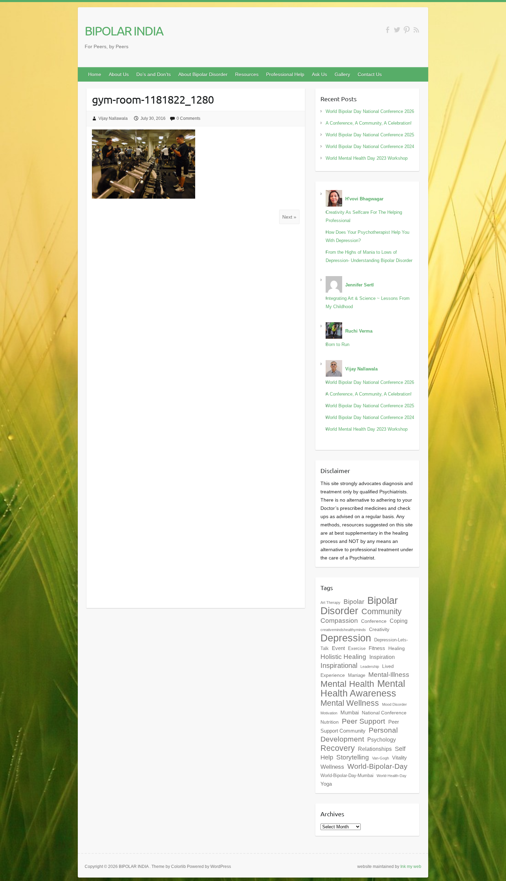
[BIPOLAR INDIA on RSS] (416, 29)
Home (94, 74)
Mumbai (349, 712)
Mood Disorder (394, 704)
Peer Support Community (359, 726)
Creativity (379, 629)
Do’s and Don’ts (153, 74)
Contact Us (370, 74)
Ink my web (410, 866)
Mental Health (347, 684)
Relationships (375, 749)
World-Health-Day (392, 776)
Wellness (332, 766)
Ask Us (319, 74)
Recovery (337, 748)
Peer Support (363, 721)
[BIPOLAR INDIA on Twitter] (397, 29)
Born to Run (337, 344)
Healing (396, 648)
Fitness (377, 648)
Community (381, 611)
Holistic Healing (343, 656)
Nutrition (329, 722)
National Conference (384, 712)
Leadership (369, 666)
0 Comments (188, 118)
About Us (119, 74)
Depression (345, 637)
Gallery (342, 74)
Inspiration (382, 657)
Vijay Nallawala (113, 118)
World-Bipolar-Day (377, 766)
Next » (289, 217)
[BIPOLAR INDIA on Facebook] (387, 29)
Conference (374, 621)
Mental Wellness (349, 703)
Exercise (357, 648)
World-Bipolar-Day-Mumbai (346, 775)
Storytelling (352, 757)
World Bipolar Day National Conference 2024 (370, 146)
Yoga (326, 784)
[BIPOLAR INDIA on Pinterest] (406, 29)
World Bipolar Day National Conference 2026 (370, 111)
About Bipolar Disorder (203, 74)
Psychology (381, 739)
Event (338, 648)
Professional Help (285, 74)
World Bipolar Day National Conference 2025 (370, 134)
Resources (247, 74)
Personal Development (359, 734)
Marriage (356, 675)
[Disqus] (195, 321)
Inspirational (338, 665)
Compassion (339, 620)
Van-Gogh (380, 758)
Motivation (328, 713)
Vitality (399, 758)
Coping (399, 621)
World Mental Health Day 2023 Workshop (367, 158)
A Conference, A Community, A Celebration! (369, 123)
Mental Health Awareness (362, 688)
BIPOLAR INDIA (124, 30)
